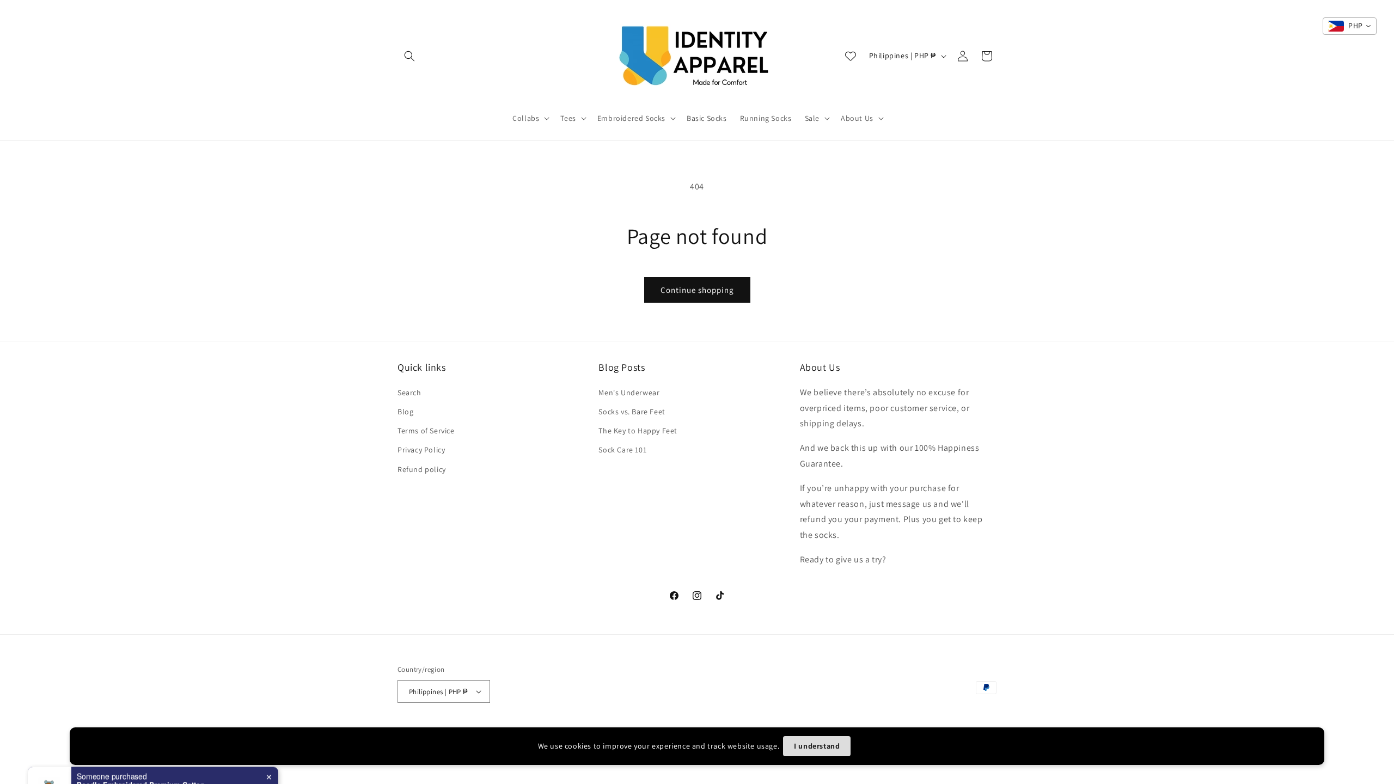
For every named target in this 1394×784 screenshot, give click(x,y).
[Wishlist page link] (850, 56)
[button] (409, 56)
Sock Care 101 (622, 450)
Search (409, 392)
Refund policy (422, 469)
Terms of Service (426, 431)
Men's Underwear (628, 392)
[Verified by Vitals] (129, 765)
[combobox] (1350, 26)
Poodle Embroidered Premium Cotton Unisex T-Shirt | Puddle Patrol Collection (145, 750)
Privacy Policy (421, 450)
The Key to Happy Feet (637, 431)
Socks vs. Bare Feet (631, 411)
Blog (405, 411)
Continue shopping (697, 290)
